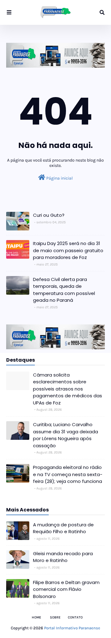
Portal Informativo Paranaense (72, 628)
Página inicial (59, 178)
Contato (75, 617)
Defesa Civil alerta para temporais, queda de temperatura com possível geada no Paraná (64, 290)
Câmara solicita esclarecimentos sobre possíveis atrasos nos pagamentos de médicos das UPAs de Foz (67, 389)
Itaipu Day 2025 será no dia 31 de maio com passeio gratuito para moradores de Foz (68, 250)
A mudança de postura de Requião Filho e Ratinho (63, 528)
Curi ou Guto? (48, 215)
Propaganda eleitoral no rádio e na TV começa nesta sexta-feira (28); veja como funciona (67, 474)
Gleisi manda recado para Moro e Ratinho (63, 557)
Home (36, 617)
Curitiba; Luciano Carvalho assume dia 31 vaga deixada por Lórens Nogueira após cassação (65, 435)
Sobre (55, 617)
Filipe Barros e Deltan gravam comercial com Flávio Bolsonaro (66, 589)
